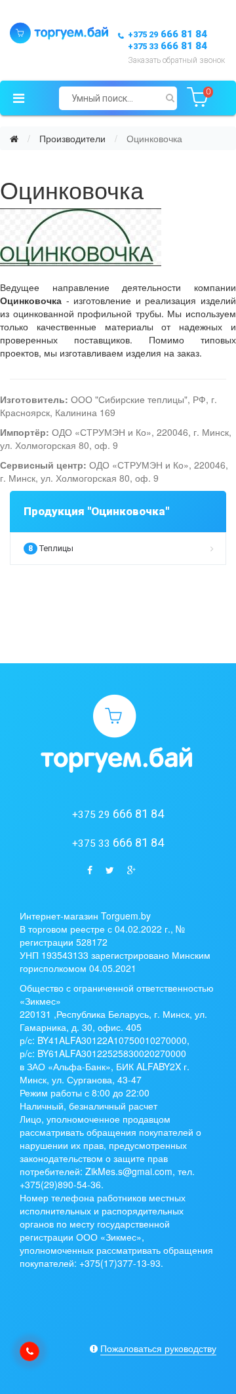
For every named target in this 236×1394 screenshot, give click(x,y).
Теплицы (50, 548)
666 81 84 (167, 34)
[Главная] (14, 138)
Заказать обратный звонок (176, 60)
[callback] (29, 1351)
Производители (72, 138)
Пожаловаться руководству (158, 1348)
